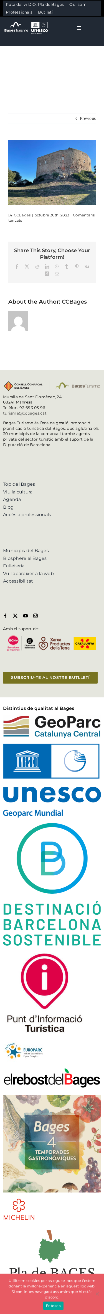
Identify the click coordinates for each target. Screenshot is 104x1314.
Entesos (53, 1305)
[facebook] (5, 616)
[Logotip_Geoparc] (52, 717)
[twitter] (15, 616)
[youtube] (25, 616)
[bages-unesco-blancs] (26, 22)
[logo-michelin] (19, 1200)
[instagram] (35, 616)
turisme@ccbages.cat (25, 413)
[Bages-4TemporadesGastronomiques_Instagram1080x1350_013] (52, 1097)
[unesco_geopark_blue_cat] (52, 745)
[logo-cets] (24, 1041)
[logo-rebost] (52, 1069)
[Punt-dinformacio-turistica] (44, 953)
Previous (88, 118)
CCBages (22, 215)
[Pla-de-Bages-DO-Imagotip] (52, 1227)
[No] (97, 1294)
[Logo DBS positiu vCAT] (52, 825)
